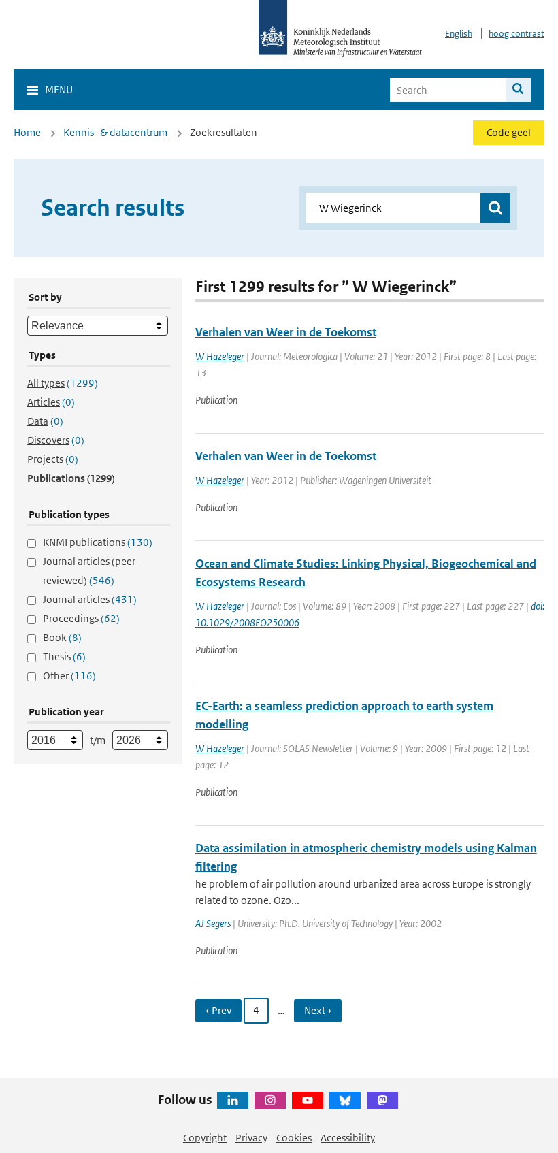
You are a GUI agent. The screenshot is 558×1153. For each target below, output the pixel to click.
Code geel (509, 132)
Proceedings (81, 618)
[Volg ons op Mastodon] (382, 1100)
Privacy (251, 1137)
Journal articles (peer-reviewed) (91, 571)
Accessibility (348, 1137)
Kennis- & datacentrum (115, 132)
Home (27, 132)
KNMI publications (97, 542)
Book (62, 637)
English (458, 33)
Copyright (205, 1137)
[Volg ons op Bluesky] (345, 1100)
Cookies (294, 1137)
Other (69, 675)
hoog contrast (516, 33)
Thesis (64, 656)
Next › (317, 1010)
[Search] (518, 90)
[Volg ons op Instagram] (270, 1100)
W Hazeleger (219, 356)
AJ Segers (213, 923)
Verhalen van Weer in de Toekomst (285, 332)
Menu (59, 89)
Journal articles (90, 599)
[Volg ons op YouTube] (307, 1100)
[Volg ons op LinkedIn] (232, 1100)
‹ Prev (218, 1010)
